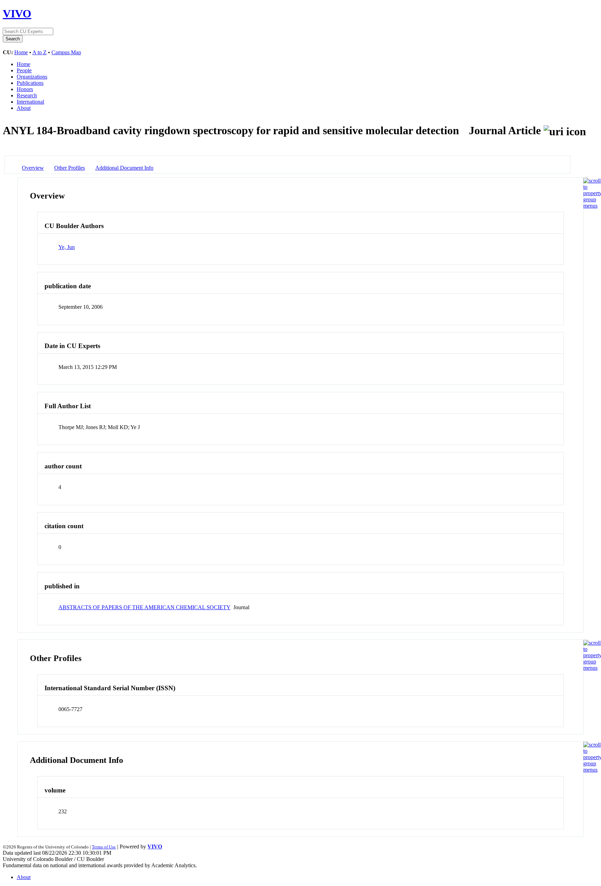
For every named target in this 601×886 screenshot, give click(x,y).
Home (21, 52)
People (24, 70)
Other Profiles (69, 168)
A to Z (39, 52)
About (24, 108)
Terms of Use (104, 846)
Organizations (32, 77)
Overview (33, 168)
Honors (25, 89)
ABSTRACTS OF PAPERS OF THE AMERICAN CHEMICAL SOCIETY (144, 607)
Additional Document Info (124, 168)
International (30, 102)
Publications (30, 83)
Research (27, 95)
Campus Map (66, 52)
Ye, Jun (66, 247)
